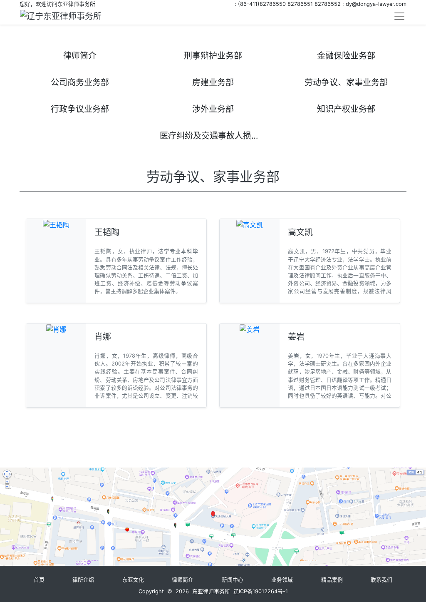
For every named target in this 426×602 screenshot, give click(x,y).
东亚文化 (133, 580)
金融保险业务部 (346, 56)
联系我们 (381, 580)
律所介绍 (83, 580)
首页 (39, 580)
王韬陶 (106, 232)
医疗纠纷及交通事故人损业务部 (216, 136)
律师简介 (80, 56)
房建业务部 (213, 82)
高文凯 (300, 232)
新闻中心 (232, 580)
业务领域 (282, 580)
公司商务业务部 (80, 82)
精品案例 (332, 580)
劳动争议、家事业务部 (346, 82)
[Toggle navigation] (399, 16)
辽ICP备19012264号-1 (260, 591)
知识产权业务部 (346, 109)
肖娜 (102, 337)
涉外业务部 (213, 109)
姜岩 (296, 337)
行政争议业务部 (80, 109)
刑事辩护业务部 (213, 56)
